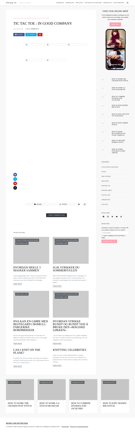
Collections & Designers (24, 18)
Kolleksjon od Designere (93, 2)
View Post (17, 284)
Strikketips (60, 2)
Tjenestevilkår (65, 426)
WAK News (104, 204)
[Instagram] (108, 216)
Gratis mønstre (118, 2)
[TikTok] (121, 216)
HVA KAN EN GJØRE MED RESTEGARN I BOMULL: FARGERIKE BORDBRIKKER (30, 326)
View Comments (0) (56, 215)
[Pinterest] (112, 216)
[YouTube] (117, 216)
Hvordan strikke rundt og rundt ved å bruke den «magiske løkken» (70, 326)
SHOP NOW (115, 24)
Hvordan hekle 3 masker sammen (27, 269)
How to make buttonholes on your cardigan (118, 133)
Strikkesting (69, 2)
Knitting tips (105, 195)
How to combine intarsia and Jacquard (118, 98)
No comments (33, 29)
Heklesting (79, 2)
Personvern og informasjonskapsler (79, 426)
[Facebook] (103, 216)
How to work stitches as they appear (118, 151)
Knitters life (43, 18)
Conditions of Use (112, 235)
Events (103, 171)
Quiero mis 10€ (109, 241)
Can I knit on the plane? (26, 351)
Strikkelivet (107, 2)
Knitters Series (106, 190)
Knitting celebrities (69, 349)
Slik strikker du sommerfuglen (66, 269)
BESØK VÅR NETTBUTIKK (17, 423)
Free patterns (106, 176)
